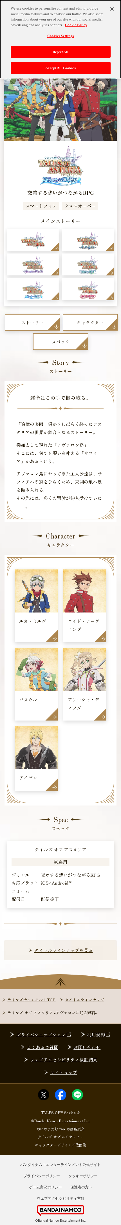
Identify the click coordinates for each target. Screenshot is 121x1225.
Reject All (60, 52)
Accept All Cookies (60, 68)
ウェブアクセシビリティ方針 (60, 1198)
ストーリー (32, 322)
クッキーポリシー (83, 1176)
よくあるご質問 (42, 1047)
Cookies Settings (60, 36)
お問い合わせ (86, 1047)
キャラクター (90, 322)
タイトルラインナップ (84, 999)
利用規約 (96, 1034)
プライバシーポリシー (41, 1176)
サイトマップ (63, 1072)
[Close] (112, 9)
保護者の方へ (81, 1187)
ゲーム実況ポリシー (45, 1187)
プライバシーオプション (41, 1034)
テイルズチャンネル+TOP (31, 999)
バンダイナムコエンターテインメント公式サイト (60, 1164)
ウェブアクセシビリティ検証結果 (63, 1059)
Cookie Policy (76, 25)
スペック (60, 341)
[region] (60, 39)
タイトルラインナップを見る (63, 950)
